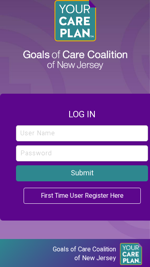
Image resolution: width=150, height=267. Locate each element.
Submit (82, 173)
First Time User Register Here (82, 196)
